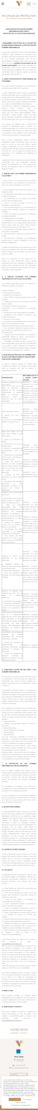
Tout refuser (27, 1099)
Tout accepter (15, 1099)
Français (14, 1074)
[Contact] (29, 4)
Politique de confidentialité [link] (20, 1105)
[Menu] (2, 4)
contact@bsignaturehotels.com (12, 943)
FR (34, 4)
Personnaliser (21, 1102)
